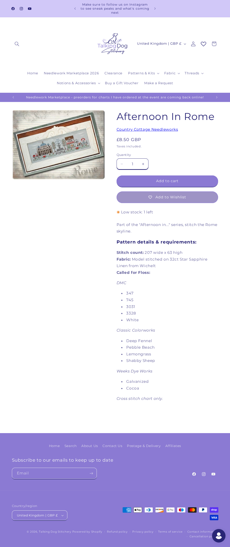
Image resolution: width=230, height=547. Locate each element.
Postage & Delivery (144, 446)
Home (54, 446)
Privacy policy (142, 531)
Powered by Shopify (87, 531)
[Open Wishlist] (203, 44)
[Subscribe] (91, 473)
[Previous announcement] (75, 8)
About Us (89, 446)
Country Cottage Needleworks (147, 129)
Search (70, 446)
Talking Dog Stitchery (55, 531)
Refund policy (117, 531)
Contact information (202, 531)
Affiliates (173, 446)
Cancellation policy (204, 536)
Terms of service (170, 531)
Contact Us (112, 446)
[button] (17, 44)
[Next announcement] (155, 8)
